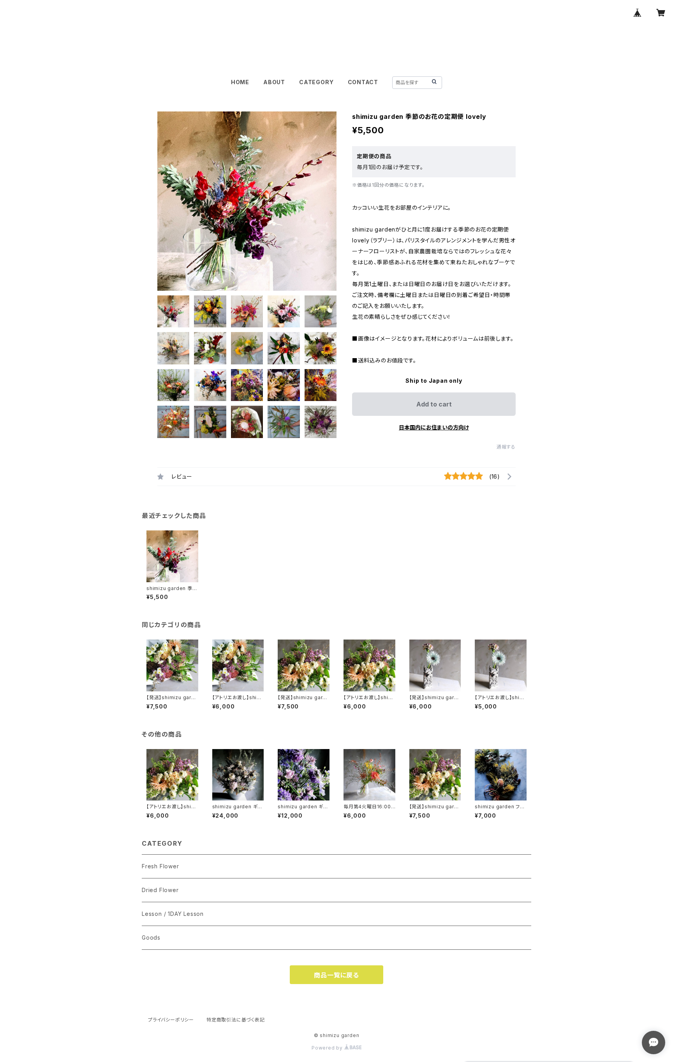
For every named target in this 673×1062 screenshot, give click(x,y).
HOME (240, 82)
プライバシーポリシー (171, 1020)
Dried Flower (160, 890)
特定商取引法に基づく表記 (235, 1020)
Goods (151, 937)
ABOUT (274, 82)
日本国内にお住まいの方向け (434, 427)
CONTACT (363, 82)
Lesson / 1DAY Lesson (173, 913)
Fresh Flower (160, 866)
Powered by (328, 1048)
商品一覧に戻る (336, 975)
